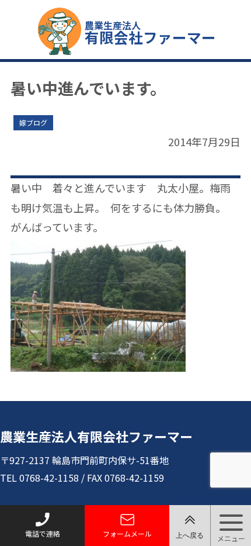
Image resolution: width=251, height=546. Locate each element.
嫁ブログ (33, 122)
